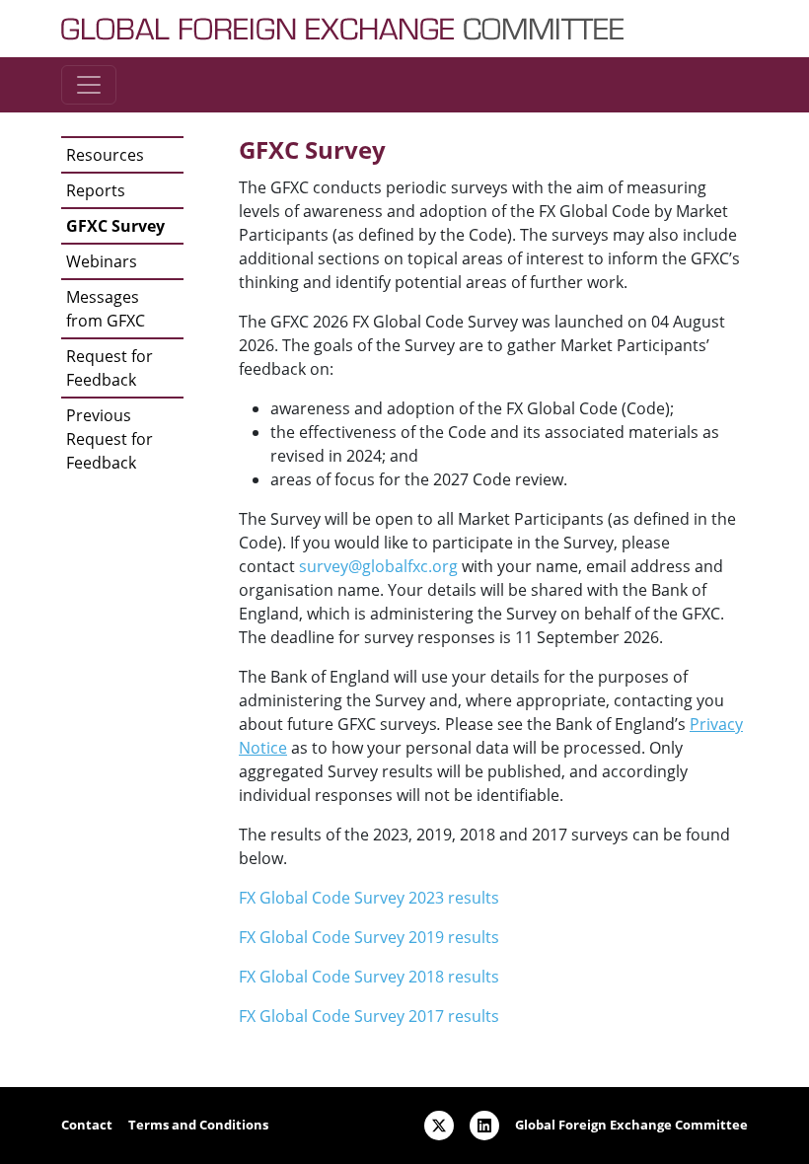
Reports (95, 190)
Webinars (101, 261)
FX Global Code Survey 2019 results (369, 937)
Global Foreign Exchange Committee (631, 1124)
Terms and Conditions (198, 1124)
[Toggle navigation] (88, 85)
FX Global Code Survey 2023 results (369, 898)
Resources (105, 155)
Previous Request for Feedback (109, 438)
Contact (86, 1124)
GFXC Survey (115, 226)
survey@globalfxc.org (378, 566)
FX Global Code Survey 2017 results (369, 1016)
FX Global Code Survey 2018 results (369, 976)
